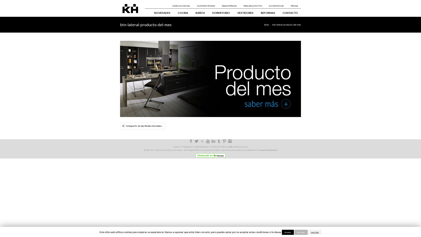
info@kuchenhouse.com (237, 146)
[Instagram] (230, 142)
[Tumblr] (219, 141)
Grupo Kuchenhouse (268, 150)
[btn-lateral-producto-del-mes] (210, 79)
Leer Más (315, 232)
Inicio (266, 24)
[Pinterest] (224, 142)
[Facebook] (191, 142)
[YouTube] (208, 141)
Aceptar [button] (288, 232)
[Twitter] (196, 142)
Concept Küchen (250, 150)
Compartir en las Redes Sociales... (144, 126)
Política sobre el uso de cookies (228, 150)
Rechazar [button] (301, 232)
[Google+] (202, 142)
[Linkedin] (213, 142)
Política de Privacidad (203, 150)
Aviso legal (188, 150)
